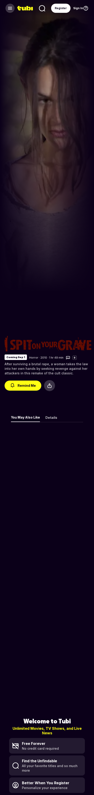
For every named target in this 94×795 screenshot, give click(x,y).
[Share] (49, 385)
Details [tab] (51, 417)
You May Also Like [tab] (25, 417)
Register (61, 8)
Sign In (78, 8)
